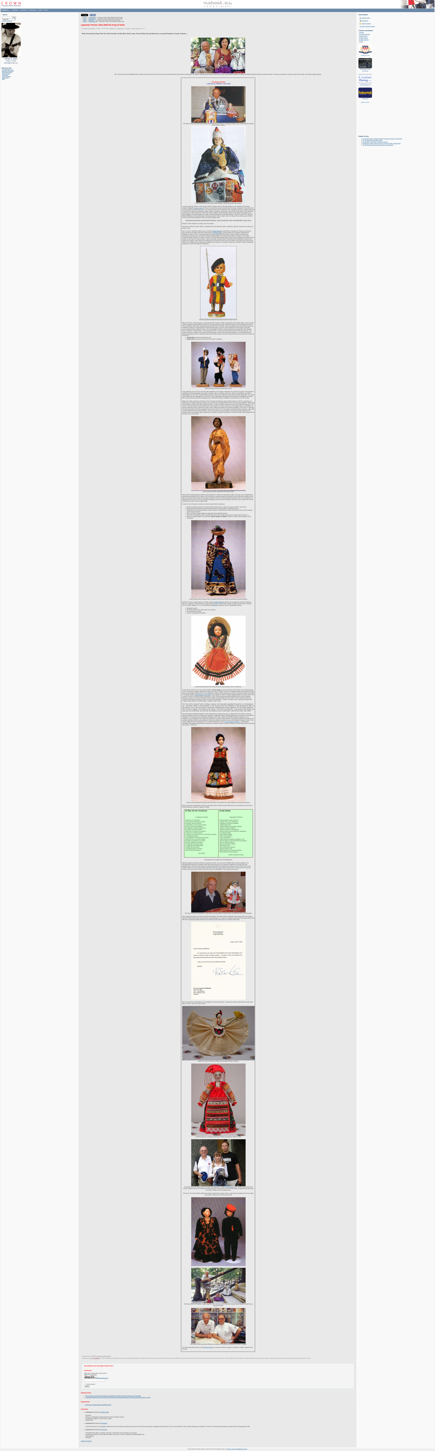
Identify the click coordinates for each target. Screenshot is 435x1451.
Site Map (15, 10)
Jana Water (5, 75)
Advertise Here (365, 102)
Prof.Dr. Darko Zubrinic (89, 28)
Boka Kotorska (217, 231)
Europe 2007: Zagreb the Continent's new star (375, 142)
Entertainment (92, 18)
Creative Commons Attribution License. (237, 1449)
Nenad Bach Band (7, 72)
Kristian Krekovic (219, 602)
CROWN (361, 32)
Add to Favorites (366, 23)
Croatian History (363, 38)
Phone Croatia (6, 73)
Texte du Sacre (198, 208)
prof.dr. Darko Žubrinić (104, 1356)
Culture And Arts (92, 21)
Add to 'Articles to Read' (368, 26)
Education (91, 20)
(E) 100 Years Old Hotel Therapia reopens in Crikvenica (378, 145)
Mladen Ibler (105, 1412)
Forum (46, 10)
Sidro (3, 79)
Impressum (32, 10)
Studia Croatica (363, 36)
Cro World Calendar (364, 34)
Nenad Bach (5, 77)
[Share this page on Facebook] (93, 15)
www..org (96, 1358)
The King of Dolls (208, 1347)
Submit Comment (86, 1441)
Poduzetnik (365, 98)
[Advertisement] (365, 121)
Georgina (104, 1423)
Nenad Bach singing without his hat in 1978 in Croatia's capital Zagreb (382, 143)
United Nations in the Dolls (203, 694)
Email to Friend (366, 18)
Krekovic (215, 605)
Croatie (361, 41)
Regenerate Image (102, 1378)
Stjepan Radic (217, 232)
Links (40, 10)
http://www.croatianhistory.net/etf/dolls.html (98, 1405)
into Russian (229, 1187)
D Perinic (104, 1429)
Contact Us (24, 10)
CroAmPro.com (365, 55)
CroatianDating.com (7, 69)
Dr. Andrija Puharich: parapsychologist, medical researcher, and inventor (382, 138)
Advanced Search (7, 21)
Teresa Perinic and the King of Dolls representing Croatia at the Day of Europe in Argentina (113, 1396)
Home (84, 17)
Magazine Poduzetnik (8, 71)
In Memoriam (92, 17)
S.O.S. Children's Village (231, 722)
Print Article (365, 20)
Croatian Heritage (364, 39)
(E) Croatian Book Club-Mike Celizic (372, 140)
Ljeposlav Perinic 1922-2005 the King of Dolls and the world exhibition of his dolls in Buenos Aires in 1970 (118, 1397)
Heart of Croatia (6, 76)
